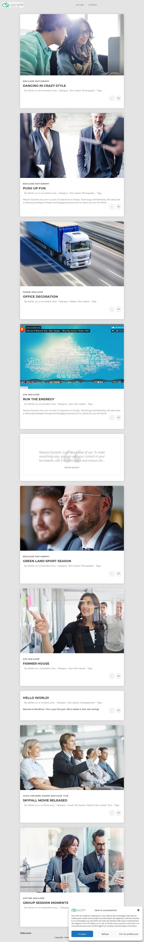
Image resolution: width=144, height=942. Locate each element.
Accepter (82, 934)
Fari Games (36, 796)
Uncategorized (87, 702)
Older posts (25, 933)
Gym (25, 395)
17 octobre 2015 (46, 702)
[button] (138, 910)
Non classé (28, 81)
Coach (26, 796)
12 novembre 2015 (47, 193)
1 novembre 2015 (46, 668)
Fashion (27, 292)
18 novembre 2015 (47, 90)
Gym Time (27, 898)
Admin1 (31, 90)
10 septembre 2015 (48, 907)
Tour (65, 796)
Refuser (105, 934)
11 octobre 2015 (46, 805)
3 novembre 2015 (47, 566)
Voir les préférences (128, 934)
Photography (42, 81)
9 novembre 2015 (47, 404)
